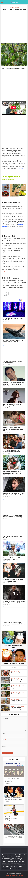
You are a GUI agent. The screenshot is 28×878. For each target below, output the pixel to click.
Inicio (22, 875)
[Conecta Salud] (14, 1)
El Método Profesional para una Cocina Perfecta (17, 701)
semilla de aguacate (12, 205)
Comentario (5, 718)
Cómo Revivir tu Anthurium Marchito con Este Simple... (16, 708)
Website (4, 746)
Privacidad (12, 875)
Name (4, 733)
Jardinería (13, 685)
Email (4, 739)
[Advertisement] (14, 27)
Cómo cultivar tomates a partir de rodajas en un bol (16, 673)
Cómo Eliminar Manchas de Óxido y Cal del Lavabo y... (16, 680)
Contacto (7, 875)
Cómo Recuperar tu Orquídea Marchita (17, 694)
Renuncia (18, 875)
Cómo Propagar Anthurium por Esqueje (17, 687)
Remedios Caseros (14, 7)
